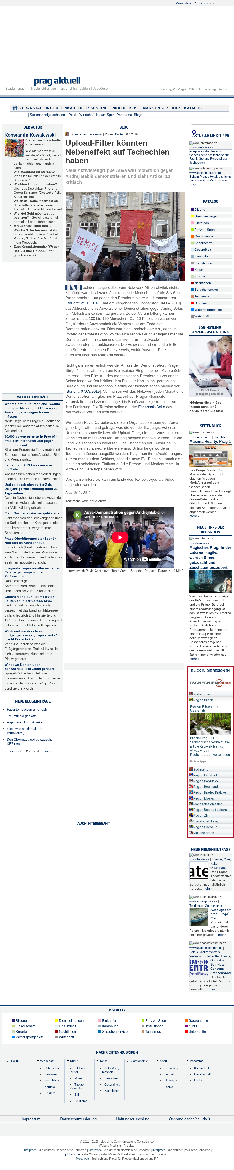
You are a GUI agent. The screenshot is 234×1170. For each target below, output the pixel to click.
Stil (76, 1094)
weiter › (50, 751)
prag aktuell (57, 80)
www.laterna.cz (199, 543)
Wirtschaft (86, 115)
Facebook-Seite (151, 407)
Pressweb (82, 1158)
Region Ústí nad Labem (210, 810)
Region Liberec (204, 798)
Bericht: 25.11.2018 (82, 303)
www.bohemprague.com (205, 172)
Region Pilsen (203, 700)
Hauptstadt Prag (205, 821)
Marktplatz (155, 108)
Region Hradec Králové (209, 792)
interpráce (30, 1150)
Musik (78, 1078)
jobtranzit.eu (73, 1154)
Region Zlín (201, 815)
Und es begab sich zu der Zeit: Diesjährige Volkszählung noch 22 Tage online (31, 489)
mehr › (194, 516)
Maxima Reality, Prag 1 (210, 441)
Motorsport (171, 1080)
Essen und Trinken (106, 108)
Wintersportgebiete (208, 309)
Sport (111, 115)
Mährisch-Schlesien (208, 804)
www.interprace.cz (201, 147)
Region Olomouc (205, 827)
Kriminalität (201, 1068)
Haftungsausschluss (132, 1119)
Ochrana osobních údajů (189, 1119)
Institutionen (203, 263)
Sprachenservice (206, 289)
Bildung (199, 209)
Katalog (193, 108)
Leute (198, 1080)
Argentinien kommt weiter (25, 722)
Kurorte (199, 276)
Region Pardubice (206, 781)
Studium (50, 1093)
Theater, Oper (221, 859)
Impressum (31, 1119)
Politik (73, 115)
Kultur (100, 115)
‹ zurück (15, 751)
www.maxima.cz (200, 437)
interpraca (158, 1150)
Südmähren (201, 769)
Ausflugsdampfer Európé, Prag (220, 914)
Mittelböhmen (203, 833)
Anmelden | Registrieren (194, 3)
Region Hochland (205, 787)
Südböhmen (202, 694)
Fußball (169, 1074)
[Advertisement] (117, 40)
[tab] (210, 693)
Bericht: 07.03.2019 (83, 391)
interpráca (95, 1150)
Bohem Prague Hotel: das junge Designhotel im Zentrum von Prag (210, 180)
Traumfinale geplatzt (21, 716)
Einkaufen (72, 108)
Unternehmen (53, 1068)
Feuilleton (80, 1101)
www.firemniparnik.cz (203, 901)
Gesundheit (202, 249)
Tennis (168, 1087)
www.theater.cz (199, 859)
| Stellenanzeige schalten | (47, 115)
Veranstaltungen (38, 108)
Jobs (176, 108)
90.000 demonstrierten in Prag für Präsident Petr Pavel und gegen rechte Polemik (30, 441)
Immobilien (202, 256)
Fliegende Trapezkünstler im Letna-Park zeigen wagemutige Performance (32, 572)
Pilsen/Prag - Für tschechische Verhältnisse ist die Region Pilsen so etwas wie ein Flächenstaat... (210, 746)
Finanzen (51, 1074)
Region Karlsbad (205, 775)
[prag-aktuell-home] (15, 108)
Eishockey (171, 1068)
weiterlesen (221, 755)
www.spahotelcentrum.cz (205, 948)
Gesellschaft (203, 243)
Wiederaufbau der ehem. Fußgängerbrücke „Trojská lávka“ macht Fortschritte (31, 635)
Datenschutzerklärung (78, 1119)
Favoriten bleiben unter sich (27, 709)
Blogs (138, 115)
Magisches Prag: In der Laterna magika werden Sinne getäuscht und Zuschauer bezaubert (210, 557)
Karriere (50, 1087)
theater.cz (218, 867)
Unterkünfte (202, 303)
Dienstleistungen (206, 216)
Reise (134, 108)
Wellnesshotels (210, 952)
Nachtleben (202, 283)
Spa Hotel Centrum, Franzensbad (220, 968)
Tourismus (201, 296)
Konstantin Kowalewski (30, 134)
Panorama (124, 115)
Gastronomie (203, 236)
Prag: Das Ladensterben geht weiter (33, 513)
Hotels (193, 952)
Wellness (195, 956)
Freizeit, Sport (204, 229)
